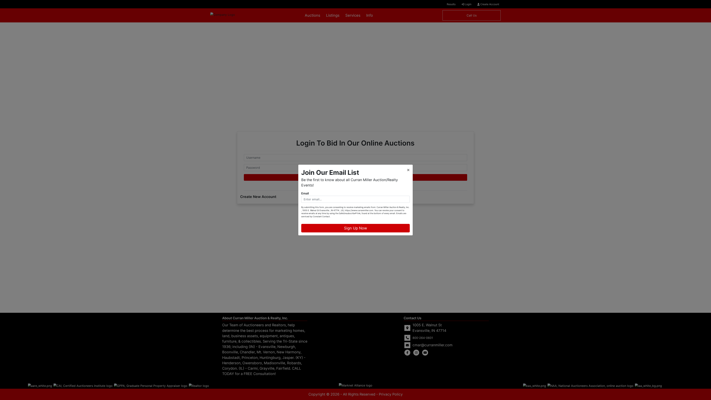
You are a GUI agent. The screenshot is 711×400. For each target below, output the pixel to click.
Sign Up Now (355, 228)
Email (305, 193)
